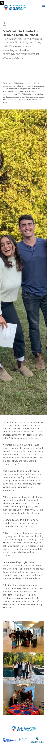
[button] (43, 5)
